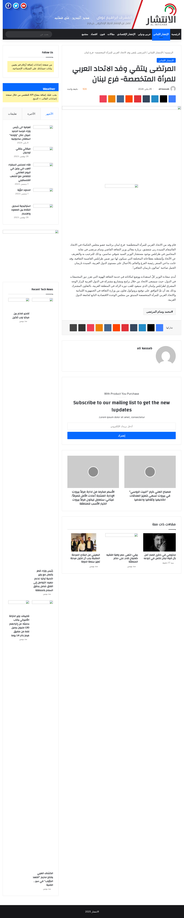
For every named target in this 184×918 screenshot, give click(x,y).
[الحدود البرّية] (43, 195)
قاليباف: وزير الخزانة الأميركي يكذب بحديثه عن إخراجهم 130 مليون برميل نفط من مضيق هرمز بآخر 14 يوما (19, 626)
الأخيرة (31, 113)
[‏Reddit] (129, 98)
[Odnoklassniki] (111, 98)
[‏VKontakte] (120, 98)
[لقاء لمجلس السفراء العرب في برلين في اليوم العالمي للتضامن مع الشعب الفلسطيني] (43, 169)
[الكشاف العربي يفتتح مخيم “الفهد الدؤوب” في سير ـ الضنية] (42, 735)
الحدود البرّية (24, 190)
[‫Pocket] (103, 98)
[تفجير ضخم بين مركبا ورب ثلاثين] (18, 304)
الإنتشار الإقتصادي (126, 34)
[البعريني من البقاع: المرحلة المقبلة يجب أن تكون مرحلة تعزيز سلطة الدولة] (83, 542)
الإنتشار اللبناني (161, 34)
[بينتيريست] (137, 98)
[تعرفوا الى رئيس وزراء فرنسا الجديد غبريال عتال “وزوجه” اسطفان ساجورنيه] (43, 132)
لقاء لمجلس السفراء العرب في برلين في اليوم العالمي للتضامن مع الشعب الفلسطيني (19, 172)
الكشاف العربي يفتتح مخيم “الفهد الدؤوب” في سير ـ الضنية (43, 879)
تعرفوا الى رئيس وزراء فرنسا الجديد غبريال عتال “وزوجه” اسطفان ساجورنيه (20, 133)
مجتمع (85, 34)
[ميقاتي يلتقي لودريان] (43, 153)
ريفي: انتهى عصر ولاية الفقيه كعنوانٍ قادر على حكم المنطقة (122, 558)
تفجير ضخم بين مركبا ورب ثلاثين (20, 315)
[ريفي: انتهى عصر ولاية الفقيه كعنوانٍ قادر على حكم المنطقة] (121, 542)
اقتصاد (94, 34)
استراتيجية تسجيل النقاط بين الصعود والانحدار (21, 210)
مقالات (111, 34)
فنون (102, 34)
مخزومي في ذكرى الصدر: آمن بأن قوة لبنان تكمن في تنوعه (160, 557)
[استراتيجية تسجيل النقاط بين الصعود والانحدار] (43, 211)
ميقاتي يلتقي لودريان (23, 150)
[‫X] (163, 98)
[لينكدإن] (154, 98)
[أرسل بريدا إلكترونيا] (157, 89)
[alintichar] (92, 14)
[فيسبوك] (172, 98)
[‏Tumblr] (146, 98)
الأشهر (49, 113)
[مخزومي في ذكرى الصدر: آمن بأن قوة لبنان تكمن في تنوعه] (159, 542)
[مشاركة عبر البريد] (82, 327)
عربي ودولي (144, 34)
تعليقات (12, 113)
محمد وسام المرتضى (158, 311)
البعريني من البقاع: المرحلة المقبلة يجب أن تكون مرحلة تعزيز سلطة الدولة (85, 558)
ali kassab (164, 89)
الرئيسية (175, 34)
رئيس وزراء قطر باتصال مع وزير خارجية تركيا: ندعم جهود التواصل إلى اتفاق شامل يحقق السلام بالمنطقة (43, 581)
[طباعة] (73, 327)
